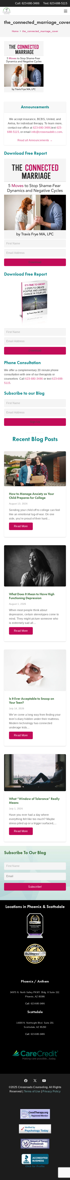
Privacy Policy (51, 1091)
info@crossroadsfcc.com (46, 131)
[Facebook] (26, 1080)
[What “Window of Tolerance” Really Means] (35, 798)
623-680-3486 (34, 378)
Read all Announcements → (35, 140)
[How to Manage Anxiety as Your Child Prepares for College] (35, 494)
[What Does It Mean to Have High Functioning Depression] (35, 593)
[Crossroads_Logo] (7, 11)
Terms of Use (32, 1091)
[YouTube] (44, 1080)
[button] (65, 11)
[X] (35, 1080)
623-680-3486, (42, 127)
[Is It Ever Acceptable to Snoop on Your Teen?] (35, 698)
